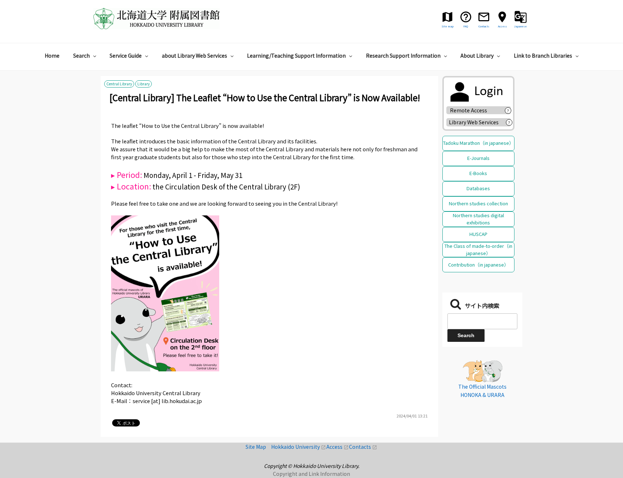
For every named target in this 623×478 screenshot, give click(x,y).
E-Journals (478, 158)
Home (52, 55)
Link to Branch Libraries (543, 55)
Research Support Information (403, 55)
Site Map (258, 446)
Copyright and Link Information (311, 473)
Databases (478, 188)
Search (81, 55)
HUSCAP (478, 234)
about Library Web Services (194, 55)
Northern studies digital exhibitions (478, 219)
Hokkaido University (298, 446)
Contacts (363, 446)
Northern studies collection (478, 203)
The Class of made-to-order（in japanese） (478, 249)
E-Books (478, 173)
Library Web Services (474, 122)
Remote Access (471, 110)
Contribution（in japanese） (478, 264)
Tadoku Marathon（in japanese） (478, 142)
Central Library (119, 84)
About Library (477, 55)
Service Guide (126, 55)
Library (143, 84)
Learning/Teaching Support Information (296, 55)
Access (337, 446)
